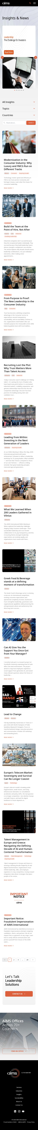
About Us (19, 1101)
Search (31, 123)
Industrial (18, 234)
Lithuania (7, 375)
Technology (13, 783)
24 (27, 960)
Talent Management (16, 856)
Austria (7, 234)
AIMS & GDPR (22, 1122)
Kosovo (13, 718)
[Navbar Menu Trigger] (34, 3)
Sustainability (19, 1098)
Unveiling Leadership (10, 236)
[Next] (32, 960)
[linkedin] (15, 1111)
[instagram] (23, 1111)
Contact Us (19, 1105)
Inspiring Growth (24, 173)
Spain (6, 783)
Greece (7, 589)
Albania (7, 718)
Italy (6, 308)
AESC (15, 1122)
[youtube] (19, 1111)
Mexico (7, 173)
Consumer (14, 173)
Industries (19, 1091)
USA (12, 234)
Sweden (7, 658)
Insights (19, 1094)
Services (19, 1087)
